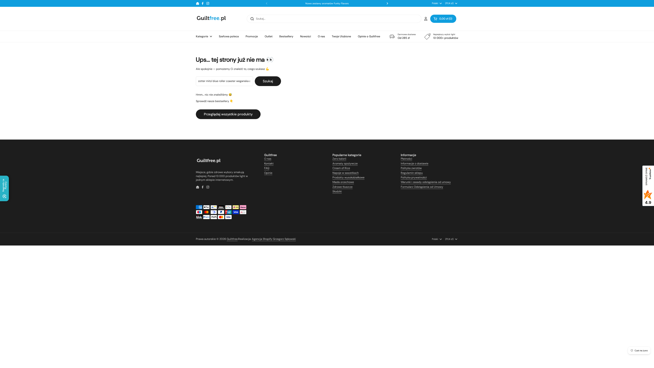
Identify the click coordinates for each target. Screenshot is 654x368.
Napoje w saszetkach (345, 173)
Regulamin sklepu (412, 173)
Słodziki (337, 191)
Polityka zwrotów (411, 168)
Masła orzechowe (343, 182)
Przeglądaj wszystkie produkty (228, 114)
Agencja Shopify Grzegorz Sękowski (274, 239)
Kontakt (269, 163)
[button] (443, 18)
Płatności (406, 158)
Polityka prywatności (414, 177)
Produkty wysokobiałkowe (348, 177)
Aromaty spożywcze (345, 163)
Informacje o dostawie (414, 163)
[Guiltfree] (211, 18)
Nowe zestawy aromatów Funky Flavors (327, 3)
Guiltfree (232, 239)
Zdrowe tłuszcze (342, 187)
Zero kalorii (339, 158)
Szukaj (268, 81)
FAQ (266, 168)
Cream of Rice (341, 168)
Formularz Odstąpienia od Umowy (422, 187)
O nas (267, 158)
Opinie (268, 173)
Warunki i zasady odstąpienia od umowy (426, 182)
